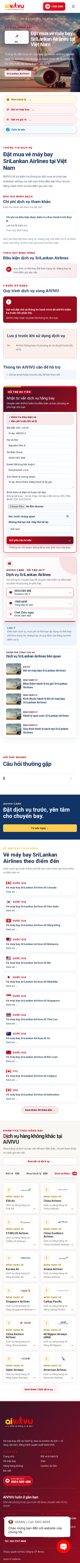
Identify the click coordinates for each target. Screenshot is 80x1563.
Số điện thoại (15, 452)
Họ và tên (12, 439)
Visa (43, 1461)
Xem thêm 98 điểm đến (40, 1110)
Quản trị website (12, 1559)
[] (4, 778)
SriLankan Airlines (53, 18)
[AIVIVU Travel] (14, 6)
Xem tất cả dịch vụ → (40, 1161)
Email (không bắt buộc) (21, 464)
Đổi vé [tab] (12, 1173)
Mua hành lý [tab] (37, 1173)
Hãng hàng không (13, 1465)
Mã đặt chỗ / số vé (18, 427)
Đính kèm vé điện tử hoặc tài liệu (39, 496)
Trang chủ (10, 18)
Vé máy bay (9, 1461)
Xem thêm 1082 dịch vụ (40, 1389)
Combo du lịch (49, 1465)
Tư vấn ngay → (40, 828)
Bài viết (7, 1470)
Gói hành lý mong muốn (21, 476)
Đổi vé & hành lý (29, 18)
